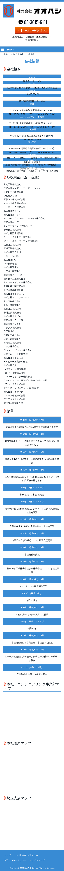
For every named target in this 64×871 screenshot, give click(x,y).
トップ (7, 855)
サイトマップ (38, 860)
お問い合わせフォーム (27, 855)
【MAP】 (50, 110)
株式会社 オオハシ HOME (13, 54)
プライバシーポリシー (15, 860)
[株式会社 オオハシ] (32, 16)
